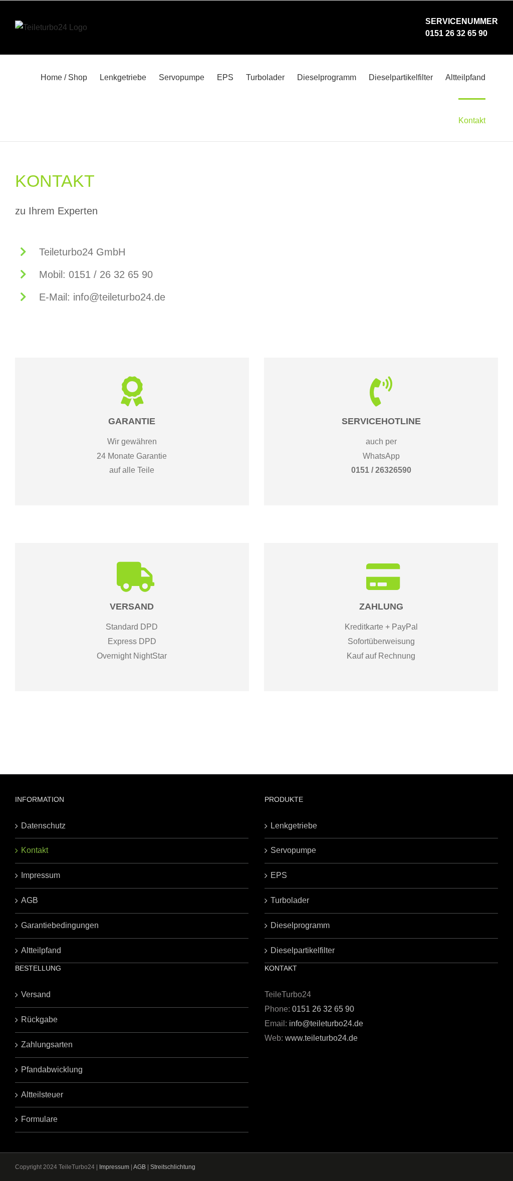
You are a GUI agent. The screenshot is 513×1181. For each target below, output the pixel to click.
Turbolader (290, 900)
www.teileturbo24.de (321, 1038)
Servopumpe (293, 850)
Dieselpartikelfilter (303, 950)
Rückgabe (39, 1019)
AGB (29, 900)
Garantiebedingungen (60, 925)
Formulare (39, 1119)
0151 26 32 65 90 (456, 33)
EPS (279, 875)
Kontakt (34, 850)
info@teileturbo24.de (326, 1023)
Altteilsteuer (42, 1094)
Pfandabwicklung (52, 1069)
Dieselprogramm (300, 925)
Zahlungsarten (47, 1044)
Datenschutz (43, 825)
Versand (36, 994)
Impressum (40, 875)
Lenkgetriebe (294, 825)
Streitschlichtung (172, 1166)
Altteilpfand (41, 950)
